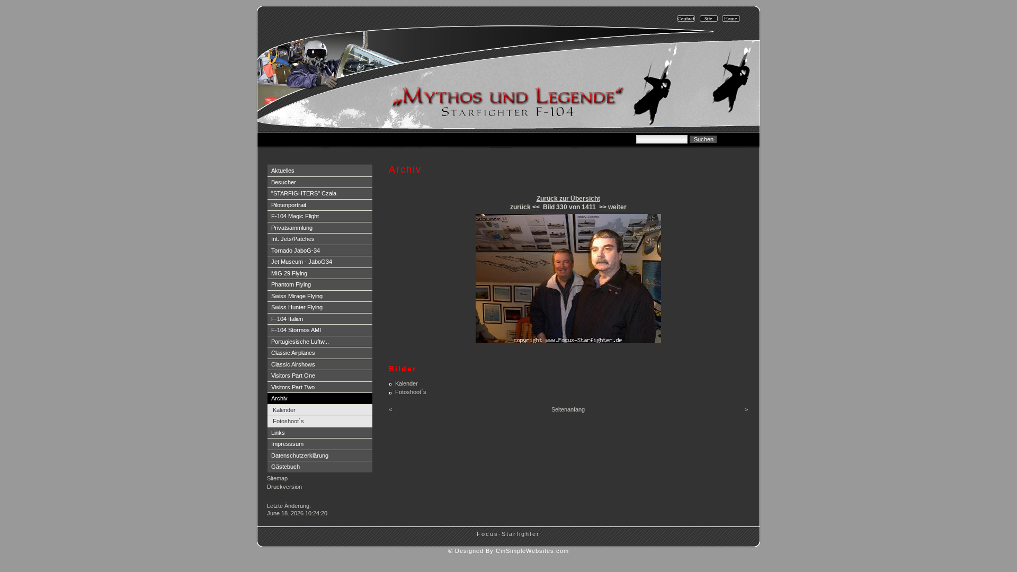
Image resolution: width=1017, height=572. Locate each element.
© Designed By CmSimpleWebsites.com (508, 551)
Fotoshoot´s (288, 421)
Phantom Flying (291, 284)
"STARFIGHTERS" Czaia (303, 193)
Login (275, 497)
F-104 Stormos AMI (296, 330)
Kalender (284, 410)
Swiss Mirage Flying (297, 296)
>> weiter (613, 207)
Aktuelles (283, 170)
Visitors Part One (293, 375)
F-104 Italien (287, 319)
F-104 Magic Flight (295, 216)
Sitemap (277, 478)
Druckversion (284, 487)
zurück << (525, 207)
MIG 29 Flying (289, 273)
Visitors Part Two (293, 387)
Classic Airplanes (293, 353)
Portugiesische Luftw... (300, 341)
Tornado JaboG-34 (295, 250)
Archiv (279, 398)
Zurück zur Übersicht (568, 198)
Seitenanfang (568, 409)
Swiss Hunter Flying (297, 307)
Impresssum (287, 444)
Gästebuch (285, 466)
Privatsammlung (292, 228)
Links (278, 433)
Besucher (283, 182)
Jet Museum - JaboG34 (301, 261)
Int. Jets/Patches (293, 239)
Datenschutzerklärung (299, 455)
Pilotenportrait (288, 205)
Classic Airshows (293, 364)
